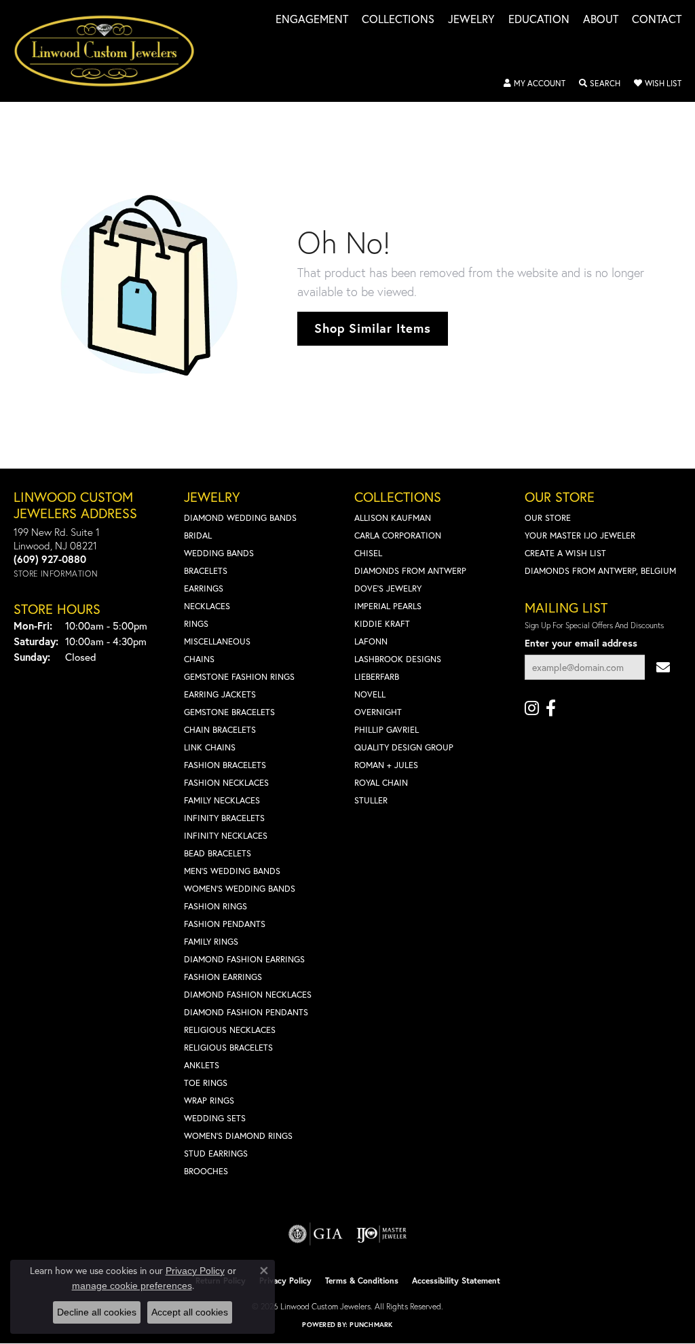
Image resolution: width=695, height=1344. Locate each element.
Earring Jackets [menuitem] (220, 694)
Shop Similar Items (372, 328)
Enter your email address (581, 642)
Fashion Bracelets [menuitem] (225, 765)
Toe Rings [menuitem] (205, 1083)
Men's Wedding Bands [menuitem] (232, 871)
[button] (534, 83)
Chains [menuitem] (199, 659)
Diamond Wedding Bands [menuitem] (240, 518)
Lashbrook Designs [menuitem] (397, 659)
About (600, 20)
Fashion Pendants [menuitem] (224, 924)
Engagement (312, 20)
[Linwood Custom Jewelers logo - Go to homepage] (112, 51)
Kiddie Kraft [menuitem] (382, 624)
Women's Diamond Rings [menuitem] (238, 1136)
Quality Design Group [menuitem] (403, 747)
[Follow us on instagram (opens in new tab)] (532, 708)
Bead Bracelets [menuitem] (217, 853)
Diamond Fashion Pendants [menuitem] (246, 1012)
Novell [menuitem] (370, 694)
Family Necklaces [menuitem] (222, 800)
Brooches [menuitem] (206, 1171)
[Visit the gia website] (315, 1234)
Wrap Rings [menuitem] (209, 1100)
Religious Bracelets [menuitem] (228, 1047)
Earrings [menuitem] (203, 588)
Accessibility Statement (456, 1280)
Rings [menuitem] (196, 624)
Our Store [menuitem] (548, 518)
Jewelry (471, 20)
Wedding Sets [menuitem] (215, 1118)
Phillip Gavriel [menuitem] (386, 729)
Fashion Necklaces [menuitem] (226, 782)
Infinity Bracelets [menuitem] (224, 818)
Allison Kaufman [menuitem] (392, 518)
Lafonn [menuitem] (371, 641)
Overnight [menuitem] (378, 712)
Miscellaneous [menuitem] (217, 641)
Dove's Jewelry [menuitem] (387, 588)
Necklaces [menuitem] (207, 606)
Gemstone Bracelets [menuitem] (229, 712)
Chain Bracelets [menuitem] (220, 729)
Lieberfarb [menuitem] (376, 677)
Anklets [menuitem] (201, 1065)
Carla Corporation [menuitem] (397, 535)
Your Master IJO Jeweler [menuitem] (580, 535)
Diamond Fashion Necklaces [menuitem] (248, 994)
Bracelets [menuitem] (205, 571)
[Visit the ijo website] (381, 1234)
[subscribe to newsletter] (663, 667)
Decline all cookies (96, 1312)
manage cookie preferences (132, 1285)
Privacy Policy (285, 1280)
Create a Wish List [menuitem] (565, 553)
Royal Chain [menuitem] (381, 782)
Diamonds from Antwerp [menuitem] (410, 571)
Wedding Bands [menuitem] (219, 553)
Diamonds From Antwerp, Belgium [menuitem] (600, 571)
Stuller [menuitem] (371, 800)
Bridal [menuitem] (198, 535)
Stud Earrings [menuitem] (216, 1153)
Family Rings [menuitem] (211, 941)
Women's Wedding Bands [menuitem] (239, 888)
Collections (398, 20)
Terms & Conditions (361, 1280)
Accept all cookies (189, 1312)
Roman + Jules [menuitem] (386, 765)
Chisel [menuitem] (368, 553)
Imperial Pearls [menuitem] (387, 606)
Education (538, 20)
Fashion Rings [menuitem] (215, 906)
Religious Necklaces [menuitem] (230, 1030)
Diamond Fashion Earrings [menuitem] (244, 959)
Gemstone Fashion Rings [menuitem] (239, 677)
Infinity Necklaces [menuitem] (225, 835)
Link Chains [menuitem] (210, 747)
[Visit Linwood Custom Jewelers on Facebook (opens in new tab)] (551, 708)
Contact (656, 20)
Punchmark (371, 1324)
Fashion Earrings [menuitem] (223, 977)
